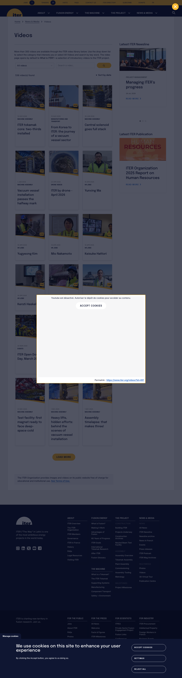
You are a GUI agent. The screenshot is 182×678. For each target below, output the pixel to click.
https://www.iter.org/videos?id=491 (125, 380)
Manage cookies (10, 636)
